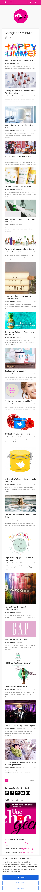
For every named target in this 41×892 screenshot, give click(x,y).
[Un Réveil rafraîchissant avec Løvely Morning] (20, 461)
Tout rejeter (20, 888)
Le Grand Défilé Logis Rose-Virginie (20, 726)
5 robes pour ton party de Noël (18, 156)
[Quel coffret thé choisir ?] (20, 358)
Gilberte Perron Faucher (13, 843)
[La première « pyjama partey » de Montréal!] (20, 542)
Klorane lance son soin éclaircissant (20, 186)
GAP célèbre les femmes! (16, 639)
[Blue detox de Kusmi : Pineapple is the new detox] (20, 320)
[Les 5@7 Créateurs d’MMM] (20, 668)
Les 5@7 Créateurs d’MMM (16, 686)
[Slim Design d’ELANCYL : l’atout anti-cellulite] (20, 208)
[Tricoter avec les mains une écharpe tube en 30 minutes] (20, 749)
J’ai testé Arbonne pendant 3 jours (19, 249)
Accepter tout (20, 877)
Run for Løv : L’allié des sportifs (18, 434)
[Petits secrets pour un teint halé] (20, 390)
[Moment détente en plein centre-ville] (20, 114)
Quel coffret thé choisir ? (15, 371)
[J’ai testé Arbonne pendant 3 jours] (20, 241)
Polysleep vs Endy (27, 849)
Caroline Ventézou (10, 63)
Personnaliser (20, 883)
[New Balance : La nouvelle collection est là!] (20, 589)
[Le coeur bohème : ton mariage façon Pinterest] (20, 278)
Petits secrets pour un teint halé (18, 401)
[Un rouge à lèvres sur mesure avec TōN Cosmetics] (20, 80)
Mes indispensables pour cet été (19, 60)
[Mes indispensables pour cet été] (20, 49)
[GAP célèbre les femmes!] (20, 628)
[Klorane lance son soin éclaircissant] (20, 175)
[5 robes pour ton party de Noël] (20, 147)
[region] (20, 873)
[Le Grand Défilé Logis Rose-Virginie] (20, 711)
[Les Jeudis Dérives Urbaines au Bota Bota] (20, 503)
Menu (10, 2)
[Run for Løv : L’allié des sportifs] (20, 422)
